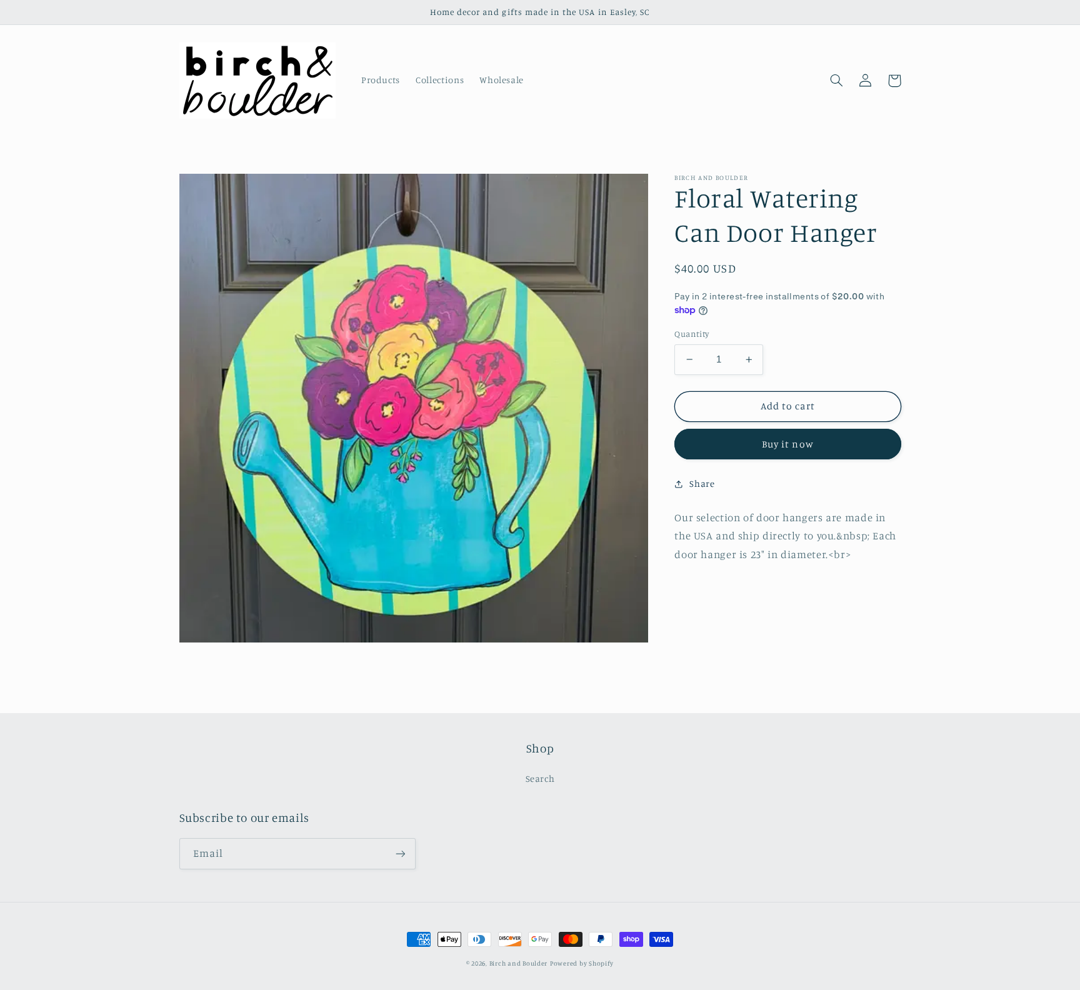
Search (540, 778)
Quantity (691, 334)
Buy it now (788, 444)
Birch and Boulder (518, 963)
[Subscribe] (400, 853)
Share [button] (701, 483)
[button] (836, 80)
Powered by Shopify (582, 963)
